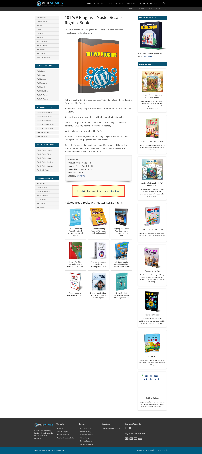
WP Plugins (41, 49)
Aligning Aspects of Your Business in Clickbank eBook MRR (121, 232)
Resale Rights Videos (44, 154)
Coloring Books (42, 21)
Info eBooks (41, 183)
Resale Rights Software (44, 158)
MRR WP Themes (43, 132)
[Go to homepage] (50, 3)
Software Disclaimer (86, 444)
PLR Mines (48, 450)
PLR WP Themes (42, 95)
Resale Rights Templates (45, 162)
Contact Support (62, 432)
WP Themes (41, 53)
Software (142, 3)
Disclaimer (140, 450)
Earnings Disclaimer (86, 441)
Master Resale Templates (45, 124)
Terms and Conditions (87, 435)
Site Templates (42, 41)
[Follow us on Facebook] (127, 429)
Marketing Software (43, 191)
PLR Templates (42, 83)
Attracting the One (152, 271)
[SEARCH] (164, 3)
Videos (109, 3)
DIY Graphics (41, 199)
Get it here (147, 56)
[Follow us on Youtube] (131, 429)
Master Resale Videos (44, 116)
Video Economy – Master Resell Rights (75, 294)
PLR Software (41, 79)
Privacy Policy (84, 438)
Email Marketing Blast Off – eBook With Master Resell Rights (75, 232)
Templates (130, 3)
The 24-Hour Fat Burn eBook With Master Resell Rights (98, 295)
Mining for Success (152, 315)
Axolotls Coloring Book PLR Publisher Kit (152, 184)
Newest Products (63, 435)
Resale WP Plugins (43, 170)
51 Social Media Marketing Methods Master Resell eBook (121, 264)
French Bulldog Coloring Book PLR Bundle (152, 96)
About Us (60, 428)
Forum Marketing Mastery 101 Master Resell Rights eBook (98, 230)
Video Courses (42, 187)
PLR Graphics (41, 87)
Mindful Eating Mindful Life (152, 229)
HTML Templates (42, 195)
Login (158, 9)
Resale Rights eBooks (44, 150)
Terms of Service (163, 450)
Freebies (141, 9)
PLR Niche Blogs (42, 91)
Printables (89, 3)
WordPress (154, 3)
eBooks (100, 3)
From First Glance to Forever (152, 141)
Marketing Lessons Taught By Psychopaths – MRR (98, 264)
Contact (130, 9)
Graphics (119, 3)
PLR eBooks (41, 71)
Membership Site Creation (111, 428)
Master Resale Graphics (45, 128)
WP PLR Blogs (42, 45)
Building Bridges (152, 398)
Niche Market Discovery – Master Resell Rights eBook (122, 295)
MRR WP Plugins (42, 136)
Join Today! (116, 191)
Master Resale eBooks (44, 112)
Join (150, 9)
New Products (41, 17)
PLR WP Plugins (42, 99)
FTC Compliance (85, 428)
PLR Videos (41, 75)
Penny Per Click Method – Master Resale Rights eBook (75, 264)
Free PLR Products (43, 57)
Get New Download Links (65, 438)
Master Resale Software (45, 120)
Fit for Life (152, 356)
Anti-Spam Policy (85, 432)
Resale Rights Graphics (45, 166)
